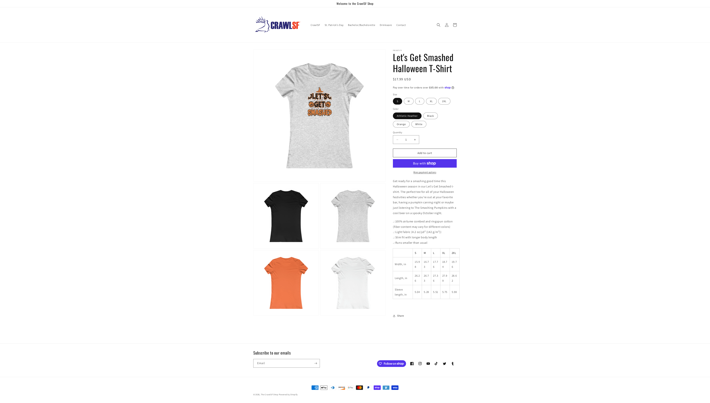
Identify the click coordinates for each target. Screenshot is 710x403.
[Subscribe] (316, 363)
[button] (439, 25)
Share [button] (400, 315)
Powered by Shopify (288, 394)
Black (430, 115)
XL (431, 101)
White (418, 124)
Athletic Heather (407, 115)
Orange (401, 124)
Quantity (397, 132)
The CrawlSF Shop (269, 394)
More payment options (424, 172)
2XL (444, 101)
